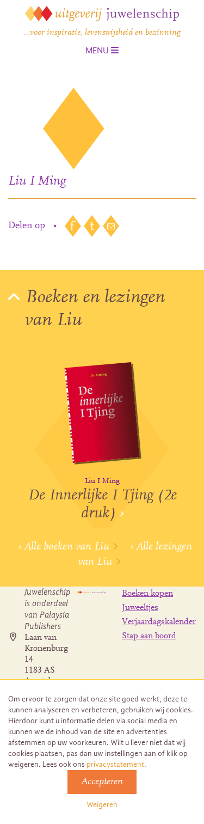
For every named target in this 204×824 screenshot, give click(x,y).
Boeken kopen (147, 593)
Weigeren (102, 804)
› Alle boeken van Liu (63, 546)
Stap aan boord (149, 636)
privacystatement (115, 764)
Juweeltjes (140, 607)
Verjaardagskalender (159, 622)
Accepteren (102, 782)
